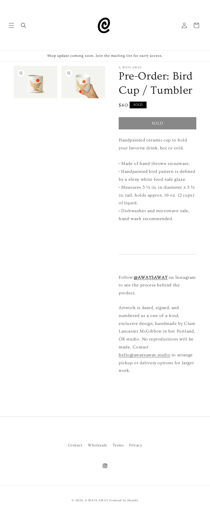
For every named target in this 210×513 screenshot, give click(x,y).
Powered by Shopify (123, 500)
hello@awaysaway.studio (144, 354)
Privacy (135, 445)
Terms (118, 445)
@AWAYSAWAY (151, 277)
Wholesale (97, 445)
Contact (75, 445)
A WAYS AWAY (97, 500)
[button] (11, 25)
